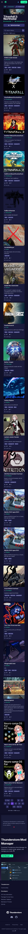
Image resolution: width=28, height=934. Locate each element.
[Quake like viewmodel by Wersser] (14, 273)
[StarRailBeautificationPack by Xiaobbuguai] (14, 85)
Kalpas (7, 439)
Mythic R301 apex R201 (11, 512)
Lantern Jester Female (11, 437)
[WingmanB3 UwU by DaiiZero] (14, 651)
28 (15, 803)
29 (19, 803)
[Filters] (23, 30)
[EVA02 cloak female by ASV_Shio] (14, 45)
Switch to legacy (18, 2)
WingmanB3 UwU (9, 663)
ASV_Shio (8, 59)
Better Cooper (8, 362)
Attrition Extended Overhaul (13, 474)
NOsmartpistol (9, 700)
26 (8, 803)
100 (14, 806)
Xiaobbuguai (9, 99)
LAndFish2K (8, 746)
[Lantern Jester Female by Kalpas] (14, 424)
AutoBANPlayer (9, 247)
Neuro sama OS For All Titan (13, 744)
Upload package (15, 25)
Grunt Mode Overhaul (11, 588)
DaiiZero (8, 402)
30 (22, 803)
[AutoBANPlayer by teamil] (14, 235)
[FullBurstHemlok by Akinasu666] (14, 198)
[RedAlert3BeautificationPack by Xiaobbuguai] (14, 123)
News (21, 924)
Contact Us (7, 924)
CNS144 (8, 514)
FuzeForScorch (9, 325)
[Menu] (2, 2)
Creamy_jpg (8, 364)
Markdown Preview (6, 902)
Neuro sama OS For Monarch (13, 783)
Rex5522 (8, 702)
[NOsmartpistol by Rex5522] (14, 688)
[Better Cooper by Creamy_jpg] (14, 349)
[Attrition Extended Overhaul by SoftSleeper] (14, 461)
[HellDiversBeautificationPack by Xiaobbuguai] (14, 161)
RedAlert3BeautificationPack (13, 135)
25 (5, 803)
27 (12, 803)
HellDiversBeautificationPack (13, 174)
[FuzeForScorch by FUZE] (14, 313)
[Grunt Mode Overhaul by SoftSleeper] (14, 576)
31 (7, 806)
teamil (7, 249)
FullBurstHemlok (9, 210)
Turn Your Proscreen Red (12, 625)
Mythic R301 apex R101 (11, 550)
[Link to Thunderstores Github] (16, 917)
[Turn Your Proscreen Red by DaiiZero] (14, 613)
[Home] (5, 2)
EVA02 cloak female (10, 57)
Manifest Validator (6, 899)
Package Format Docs (7, 897)
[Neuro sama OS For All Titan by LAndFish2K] (14, 732)
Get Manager (6, 856)
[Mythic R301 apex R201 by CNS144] (14, 499)
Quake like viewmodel (11, 285)
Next (18, 806)
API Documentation (6, 894)
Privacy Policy (15, 924)
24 (22, 800)
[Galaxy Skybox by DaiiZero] (14, 388)
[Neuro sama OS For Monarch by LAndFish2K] (14, 770)
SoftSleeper (9, 475)
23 (18, 800)
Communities (4, 887)
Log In (24, 2)
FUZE (7, 327)
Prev (8, 800)
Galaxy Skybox (9, 400)
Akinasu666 (8, 212)
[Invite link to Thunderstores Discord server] (12, 917)
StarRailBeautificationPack (13, 97)
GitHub (3, 904)
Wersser (8, 287)
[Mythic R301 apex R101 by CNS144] (14, 538)
